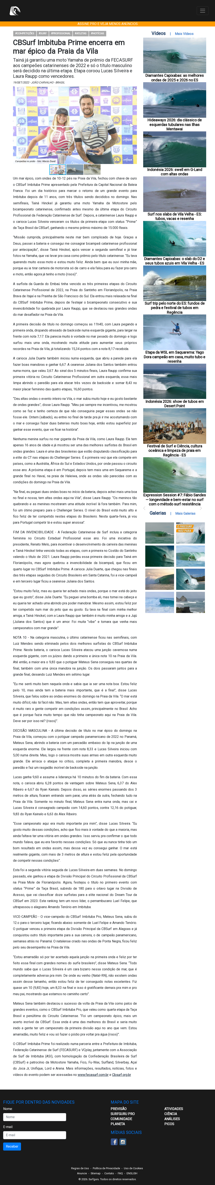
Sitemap (96, 1173)
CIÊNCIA (170, 1114)
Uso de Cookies (133, 1168)
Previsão (119, 1109)
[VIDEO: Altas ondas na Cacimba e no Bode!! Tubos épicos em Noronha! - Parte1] (190, 579)
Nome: (8, 1109)
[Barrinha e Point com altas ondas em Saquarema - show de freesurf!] (159, 556)
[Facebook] (114, 1142)
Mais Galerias (185, 513)
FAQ (120, 1173)
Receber (12, 1146)
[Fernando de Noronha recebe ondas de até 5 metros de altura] (190, 602)
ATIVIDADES (173, 1109)
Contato (109, 1173)
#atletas (81, 33)
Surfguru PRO (123, 1114)
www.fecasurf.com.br (93, 1075)
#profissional (60, 33)
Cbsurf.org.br (121, 1075)
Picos (169, 1124)
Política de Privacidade (106, 1168)
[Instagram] (122, 1142)
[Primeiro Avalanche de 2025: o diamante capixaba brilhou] (190, 556)
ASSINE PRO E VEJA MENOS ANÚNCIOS (107, 24)
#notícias (97, 33)
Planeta (118, 1124)
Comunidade (121, 1119)
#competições (24, 33)
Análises (172, 1119)
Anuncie (82, 1173)
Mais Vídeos (184, 34)
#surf (43, 33)
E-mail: (8, 1127)
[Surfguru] (15, 11)
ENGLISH (132, 1173)
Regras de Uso (80, 1168)
